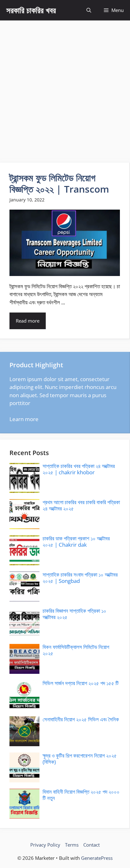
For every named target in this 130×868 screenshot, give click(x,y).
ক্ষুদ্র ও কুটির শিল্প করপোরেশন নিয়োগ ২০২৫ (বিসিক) (80, 758)
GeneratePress (97, 858)
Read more (27, 321)
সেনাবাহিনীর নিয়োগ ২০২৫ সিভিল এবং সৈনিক (81, 719)
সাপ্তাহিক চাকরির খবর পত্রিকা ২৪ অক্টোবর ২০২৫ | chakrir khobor (79, 469)
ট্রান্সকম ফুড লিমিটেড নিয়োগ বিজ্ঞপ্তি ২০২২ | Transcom (59, 183)
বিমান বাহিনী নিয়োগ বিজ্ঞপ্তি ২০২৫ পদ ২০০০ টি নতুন (81, 795)
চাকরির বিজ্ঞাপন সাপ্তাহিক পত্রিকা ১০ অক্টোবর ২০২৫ (74, 614)
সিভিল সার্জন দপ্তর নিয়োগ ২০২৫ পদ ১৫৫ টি (81, 683)
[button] (89, 10)
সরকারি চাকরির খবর (31, 10)
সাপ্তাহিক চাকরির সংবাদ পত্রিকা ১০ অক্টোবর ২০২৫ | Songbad (80, 577)
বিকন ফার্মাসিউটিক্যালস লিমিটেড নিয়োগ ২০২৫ (76, 650)
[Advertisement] (65, 88)
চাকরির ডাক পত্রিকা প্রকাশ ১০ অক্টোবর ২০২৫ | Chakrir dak (76, 541)
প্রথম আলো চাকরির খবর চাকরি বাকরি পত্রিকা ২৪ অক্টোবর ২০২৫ (81, 505)
